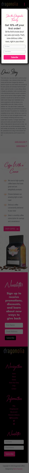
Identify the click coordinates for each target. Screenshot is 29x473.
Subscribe (14, 57)
